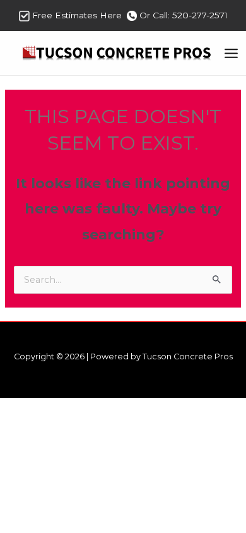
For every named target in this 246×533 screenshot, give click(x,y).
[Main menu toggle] (231, 53)
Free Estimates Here (78, 15)
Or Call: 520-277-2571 (183, 15)
